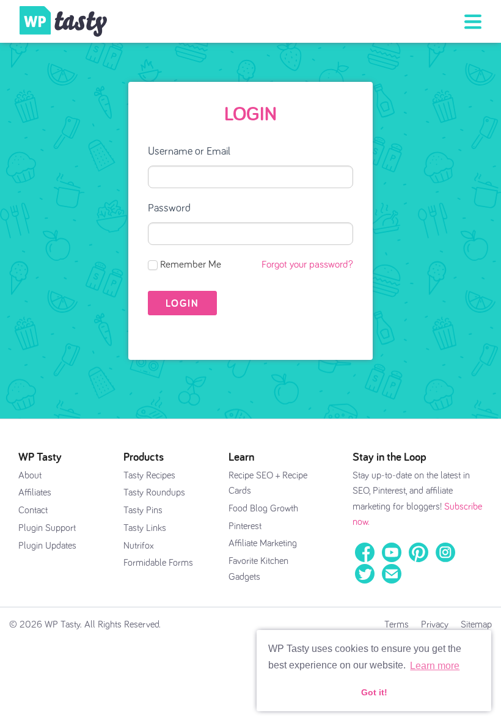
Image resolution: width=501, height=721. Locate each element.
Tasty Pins (143, 510)
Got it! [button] (374, 692)
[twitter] (365, 573)
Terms (396, 624)
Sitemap (476, 624)
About (30, 475)
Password (169, 208)
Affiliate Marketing (263, 543)
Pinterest (245, 526)
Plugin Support (47, 528)
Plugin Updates (47, 546)
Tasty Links (144, 528)
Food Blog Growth (263, 508)
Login (250, 113)
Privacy (434, 624)
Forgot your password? (307, 265)
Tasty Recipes (149, 475)
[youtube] (391, 552)
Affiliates (34, 492)
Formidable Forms (158, 563)
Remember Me (190, 265)
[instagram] (445, 552)
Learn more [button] (434, 666)
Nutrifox (138, 546)
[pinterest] (418, 552)
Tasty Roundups (154, 492)
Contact (33, 510)
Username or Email (189, 151)
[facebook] (365, 552)
